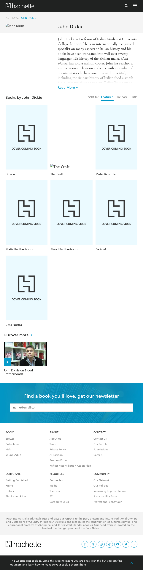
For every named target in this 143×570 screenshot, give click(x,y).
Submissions (100, 449)
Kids (8, 449)
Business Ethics (58, 460)
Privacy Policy (58, 449)
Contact (99, 432)
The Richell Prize (16, 496)
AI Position (56, 455)
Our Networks (101, 480)
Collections (12, 444)
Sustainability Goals (105, 496)
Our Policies (100, 485)
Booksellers (56, 480)
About (54, 432)
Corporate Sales (59, 502)
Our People (100, 444)
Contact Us (100, 439)
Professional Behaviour (107, 502)
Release (122, 97)
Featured (107, 97)
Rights (9, 485)
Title (134, 97)
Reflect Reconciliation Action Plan (70, 466)
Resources (57, 474)
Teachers (55, 491)
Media (53, 485)
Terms (53, 444)
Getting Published (17, 480)
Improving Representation (109, 491)
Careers (97, 455)
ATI (51, 496)
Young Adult (13, 455)
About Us (55, 439)
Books (10, 432)
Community (101, 474)
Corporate (13, 474)
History (10, 491)
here (83, 564)
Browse (10, 439)
